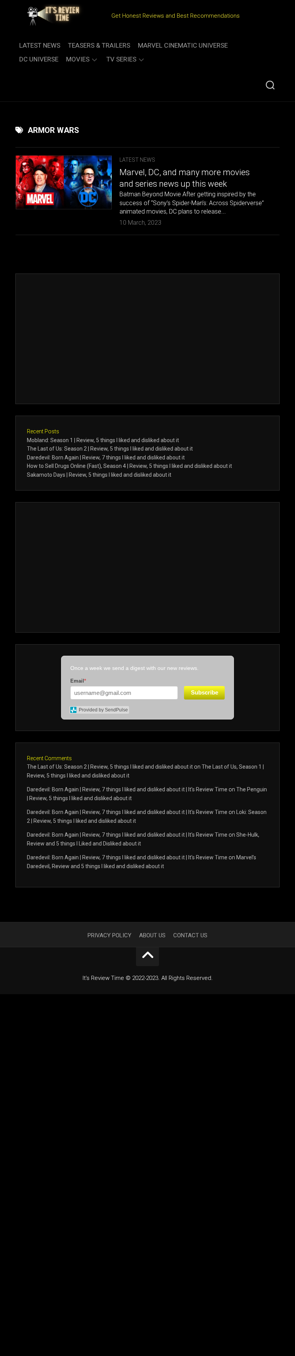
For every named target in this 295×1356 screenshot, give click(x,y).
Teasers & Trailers (99, 45)
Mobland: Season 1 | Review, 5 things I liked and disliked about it (103, 440)
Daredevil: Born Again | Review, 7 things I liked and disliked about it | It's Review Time (127, 789)
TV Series (121, 59)
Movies (77, 59)
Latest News (39, 45)
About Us (152, 935)
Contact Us (190, 935)
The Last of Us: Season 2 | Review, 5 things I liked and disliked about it (110, 449)
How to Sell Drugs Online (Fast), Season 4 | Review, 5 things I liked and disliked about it (129, 466)
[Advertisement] (147, 339)
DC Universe (38, 59)
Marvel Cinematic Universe (183, 45)
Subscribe (204, 692)
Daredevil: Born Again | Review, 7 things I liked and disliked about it (106, 457)
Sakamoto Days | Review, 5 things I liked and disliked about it (99, 475)
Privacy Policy (109, 935)
